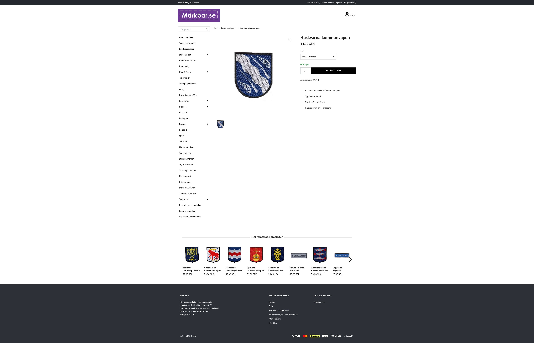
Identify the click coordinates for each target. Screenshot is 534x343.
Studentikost (185, 55)
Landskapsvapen (186, 49)
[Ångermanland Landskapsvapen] (320, 255)
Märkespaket (185, 176)
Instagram (319, 302)
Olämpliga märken (187, 84)
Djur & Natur (185, 72)
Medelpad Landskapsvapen (234, 269)
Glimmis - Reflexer (187, 194)
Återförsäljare (275, 319)
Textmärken (184, 78)
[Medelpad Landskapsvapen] (235, 255)
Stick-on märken (186, 159)
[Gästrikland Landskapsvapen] (213, 255)
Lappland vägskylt (337, 269)
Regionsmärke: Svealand (297, 269)
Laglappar (183, 118)
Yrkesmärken (185, 153)
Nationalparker (186, 147)
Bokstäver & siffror (188, 95)
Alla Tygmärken (186, 37)
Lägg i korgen (335, 71)
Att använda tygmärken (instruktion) (283, 315)
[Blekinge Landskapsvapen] (192, 255)
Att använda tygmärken (190, 217)
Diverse (182, 124)
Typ (302, 51)
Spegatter (183, 199)
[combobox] (318, 57)
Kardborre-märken (187, 61)
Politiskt (183, 130)
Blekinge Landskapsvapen (191, 269)
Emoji (181, 89)
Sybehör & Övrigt (187, 188)
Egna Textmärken (187, 211)
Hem (215, 28)
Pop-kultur (184, 101)
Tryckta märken (186, 165)
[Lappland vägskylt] (342, 255)
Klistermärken (185, 182)
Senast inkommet (187, 43)
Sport (181, 136)
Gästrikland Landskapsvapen (212, 269)
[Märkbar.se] (200, 16)
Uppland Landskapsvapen (255, 269)
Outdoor (183, 142)
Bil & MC (183, 113)
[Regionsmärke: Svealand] (299, 255)
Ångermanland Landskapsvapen (319, 269)
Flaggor (182, 107)
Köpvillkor (273, 323)
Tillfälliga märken (187, 171)
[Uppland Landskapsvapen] (256, 255)
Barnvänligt (184, 66)
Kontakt (272, 302)
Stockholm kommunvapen (275, 269)
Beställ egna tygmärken (190, 205)
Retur (271, 306)
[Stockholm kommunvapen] (277, 255)
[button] (350, 260)
